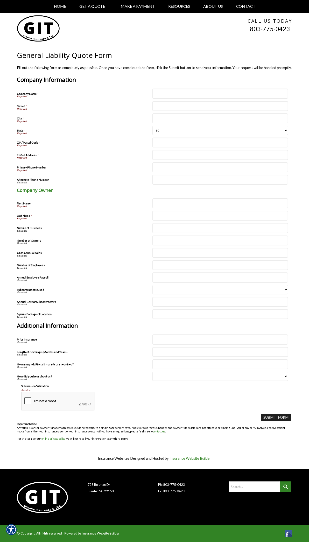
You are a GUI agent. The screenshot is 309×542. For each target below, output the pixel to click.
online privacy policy (53, 438)
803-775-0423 (270, 28)
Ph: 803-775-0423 (171, 484)
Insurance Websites (113, 458)
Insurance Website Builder (190, 458)
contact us (159, 431)
